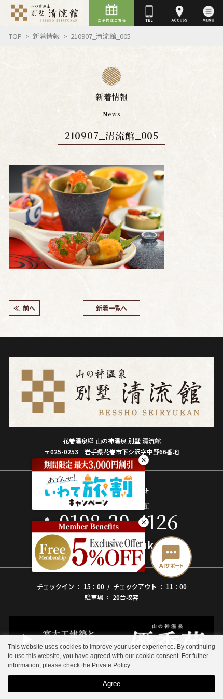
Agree (111, 684)
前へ (29, 307)
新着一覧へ (111, 307)
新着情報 (46, 36)
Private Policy (111, 665)
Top (15, 36)
